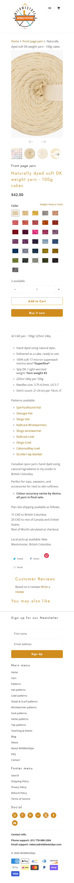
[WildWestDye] (25, 18)
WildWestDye (27, 853)
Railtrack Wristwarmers (31, 425)
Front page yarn (23, 165)
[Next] (43, 141)
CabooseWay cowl (28, 448)
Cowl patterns (19, 695)
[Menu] (50, 8)
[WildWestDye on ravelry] (22, 815)
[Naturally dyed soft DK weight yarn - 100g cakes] (37, 94)
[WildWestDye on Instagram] (15, 815)
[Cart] (59, 8)
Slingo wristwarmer (28, 431)
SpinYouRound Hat (28, 407)
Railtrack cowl (25, 437)
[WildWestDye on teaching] (46, 815)
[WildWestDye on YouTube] (15, 823)
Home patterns (19, 719)
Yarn (14, 678)
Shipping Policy (20, 781)
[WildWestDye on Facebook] (53, 815)
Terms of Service (20, 798)
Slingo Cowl (23, 442)
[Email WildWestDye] (38, 815)
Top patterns (18, 724)
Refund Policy (19, 793)
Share (36, 558)
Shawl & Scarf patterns (24, 701)
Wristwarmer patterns (24, 707)
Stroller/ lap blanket (29, 454)
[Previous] (30, 141)
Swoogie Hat (24, 413)
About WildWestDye (22, 748)
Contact (15, 760)
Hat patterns (18, 689)
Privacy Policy (19, 787)
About (14, 742)
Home (14, 672)
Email (20, 567)
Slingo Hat (23, 419)
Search (15, 775)
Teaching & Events (21, 730)
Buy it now (37, 313)
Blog (13, 736)
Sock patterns (19, 713)
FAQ (13, 754)
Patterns (16, 684)
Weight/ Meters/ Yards (51, 204)
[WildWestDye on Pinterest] (30, 815)
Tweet (20, 558)
